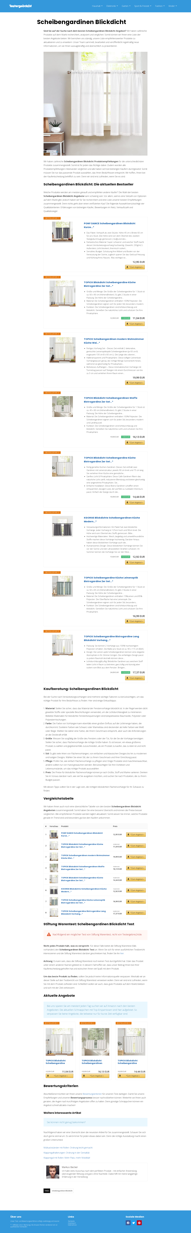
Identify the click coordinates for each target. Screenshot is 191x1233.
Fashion (159, 5)
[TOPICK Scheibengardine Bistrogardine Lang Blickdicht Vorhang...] (62, 645)
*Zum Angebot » (136, 267)
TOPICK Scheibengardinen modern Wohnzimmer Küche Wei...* (114, 340)
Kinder (172, 5)
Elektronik (111, 5)
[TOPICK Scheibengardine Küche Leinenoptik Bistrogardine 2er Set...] (62, 586)
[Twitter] (133, 1222)
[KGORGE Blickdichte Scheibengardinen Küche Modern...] (62, 526)
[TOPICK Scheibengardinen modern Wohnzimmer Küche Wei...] (62, 350)
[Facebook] (128, 1222)
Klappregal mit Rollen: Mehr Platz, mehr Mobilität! (67, 1157)
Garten (125, 5)
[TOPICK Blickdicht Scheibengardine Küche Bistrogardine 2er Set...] (62, 293)
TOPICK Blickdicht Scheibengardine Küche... (56, 1062)
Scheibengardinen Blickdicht (62, 1191)
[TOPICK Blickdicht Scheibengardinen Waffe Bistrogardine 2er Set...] (62, 406)
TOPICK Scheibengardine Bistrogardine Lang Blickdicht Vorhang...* (111, 638)
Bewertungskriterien (92, 1093)
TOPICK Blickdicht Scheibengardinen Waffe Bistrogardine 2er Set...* (110, 399)
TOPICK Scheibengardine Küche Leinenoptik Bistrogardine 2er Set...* (111, 579)
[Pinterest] (139, 1222)
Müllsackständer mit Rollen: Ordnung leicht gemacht (68, 1147)
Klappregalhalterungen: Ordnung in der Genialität (67, 1152)
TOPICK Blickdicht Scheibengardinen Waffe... (92, 1062)
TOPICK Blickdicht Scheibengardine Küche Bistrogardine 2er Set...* (110, 284)
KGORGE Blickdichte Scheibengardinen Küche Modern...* (112, 519)
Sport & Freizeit (141, 5)
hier (122, 953)
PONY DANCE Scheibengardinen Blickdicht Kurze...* (109, 225)
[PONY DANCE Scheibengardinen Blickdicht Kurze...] (62, 232)
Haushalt (96, 5)
